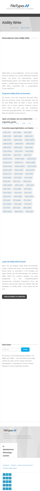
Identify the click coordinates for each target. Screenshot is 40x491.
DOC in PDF (7, 155)
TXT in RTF (6, 208)
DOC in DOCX (7, 151)
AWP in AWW (18, 136)
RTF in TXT (28, 192)
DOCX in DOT (32, 166)
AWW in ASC (7, 140)
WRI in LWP (29, 211)
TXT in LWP (18, 204)
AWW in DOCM (29, 140)
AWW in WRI (28, 147)
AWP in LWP (7, 136)
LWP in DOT (29, 185)
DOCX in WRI (18, 174)
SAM (23, 123)
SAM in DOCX (29, 196)
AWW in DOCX (7, 144)
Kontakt (13, 465)
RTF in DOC (27, 189)
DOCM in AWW (19, 159)
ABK (5, 123)
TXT (30, 123)
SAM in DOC (7, 196)
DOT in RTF (6, 181)
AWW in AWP (18, 140)
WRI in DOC (16, 208)
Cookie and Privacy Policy (25, 465)
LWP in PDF (6, 189)
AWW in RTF (7, 147)
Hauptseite (15, 28)
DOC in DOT (18, 151)
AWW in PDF (30, 144)
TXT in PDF (28, 204)
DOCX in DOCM (19, 166)
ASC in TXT (6, 132)
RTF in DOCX (7, 192)
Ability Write (25, 28)
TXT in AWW (16, 200)
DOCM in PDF (31, 159)
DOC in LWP (29, 151)
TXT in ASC (6, 200)
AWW (11, 123)
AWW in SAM (18, 147)
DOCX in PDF (19, 170)
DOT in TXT (17, 181)
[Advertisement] (20, 56)
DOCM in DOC (7, 159)
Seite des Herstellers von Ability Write (14, 296)
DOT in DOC (17, 177)
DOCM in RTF (7, 162)
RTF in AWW (17, 189)
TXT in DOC (27, 200)
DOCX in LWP (7, 170)
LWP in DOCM (7, 185)
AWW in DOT (19, 144)
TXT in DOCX (7, 204)
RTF (17, 123)
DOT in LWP (28, 177)
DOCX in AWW (30, 162)
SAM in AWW (18, 196)
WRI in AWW (27, 208)
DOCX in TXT (7, 174)
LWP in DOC (27, 181)
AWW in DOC (29, 136)
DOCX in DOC (7, 166)
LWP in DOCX (19, 185)
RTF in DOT (18, 192)
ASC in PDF (27, 132)
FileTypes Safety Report (10, 468)
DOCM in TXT (19, 162)
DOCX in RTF (30, 170)
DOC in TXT (27, 155)
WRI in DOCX (19, 211)
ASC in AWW (17, 132)
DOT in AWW (7, 177)
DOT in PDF (29, 174)
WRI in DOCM (7, 211)
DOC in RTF (17, 155)
